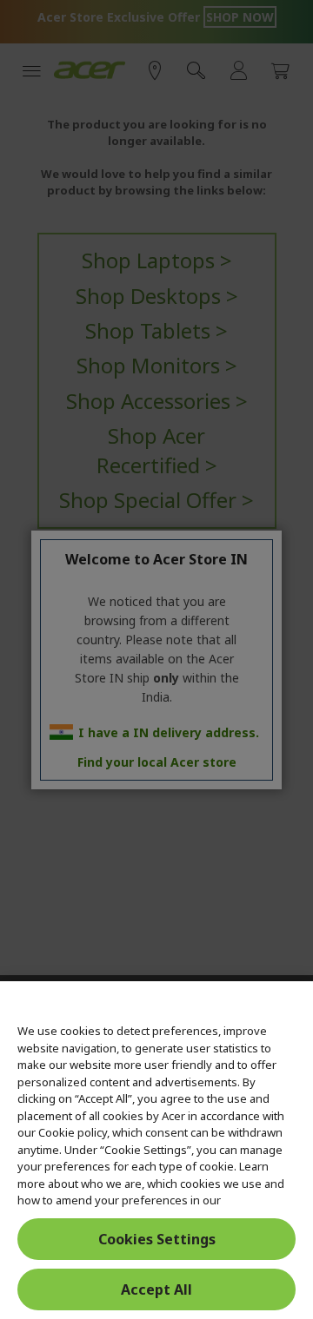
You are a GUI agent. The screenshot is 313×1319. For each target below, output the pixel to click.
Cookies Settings (157, 1239)
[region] (156, 1150)
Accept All (156, 1289)
